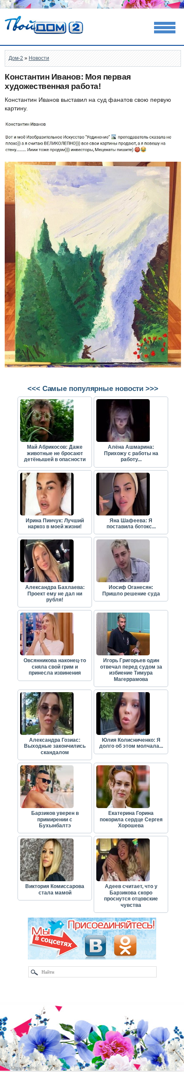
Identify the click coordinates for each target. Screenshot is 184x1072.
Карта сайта (24, 1067)
